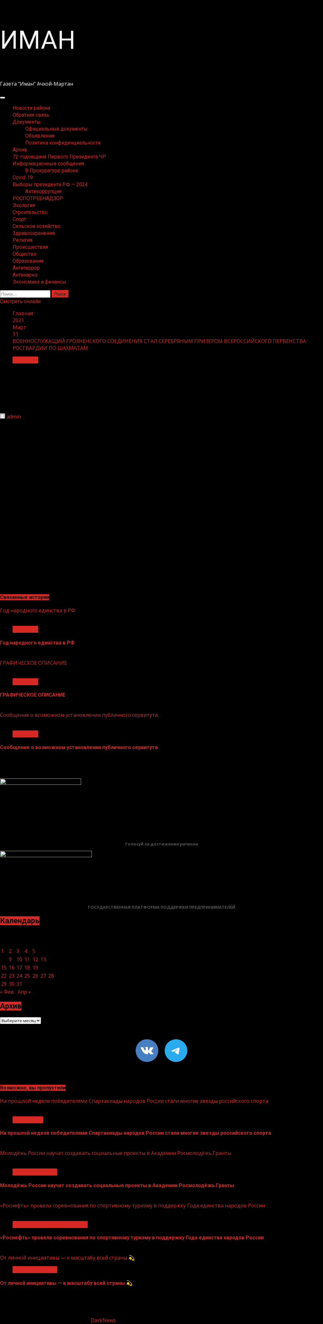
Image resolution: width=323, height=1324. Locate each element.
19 (35, 967)
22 (4, 975)
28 (51, 975)
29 (4, 983)
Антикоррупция (43, 191)
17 (19, 967)
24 (19, 975)
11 (27, 959)
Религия (22, 240)
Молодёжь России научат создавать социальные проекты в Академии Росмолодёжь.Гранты (115, 1153)
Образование (28, 261)
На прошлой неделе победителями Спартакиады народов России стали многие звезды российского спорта (134, 1100)
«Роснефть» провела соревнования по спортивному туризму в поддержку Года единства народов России (132, 1205)
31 (19, 983)
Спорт (19, 219)
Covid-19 (23, 177)
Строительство (30, 212)
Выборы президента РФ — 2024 (50, 184)
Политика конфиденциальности (63, 143)
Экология (24, 205)
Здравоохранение (34, 233)
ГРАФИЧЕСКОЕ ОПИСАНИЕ (33, 662)
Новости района (31, 108)
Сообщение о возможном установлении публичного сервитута (79, 714)
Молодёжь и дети (35, 1171)
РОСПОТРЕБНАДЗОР (38, 198)
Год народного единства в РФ (37, 610)
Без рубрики (28, 1119)
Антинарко (25, 275)
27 (43, 975)
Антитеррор (26, 268)
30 (12, 983)
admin (13, 416)
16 (12, 967)
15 (4, 967)
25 (27, 975)
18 (27, 967)
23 (12, 975)
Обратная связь (31, 115)
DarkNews (103, 1320)
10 (19, 959)
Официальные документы (56, 129)
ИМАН (37, 40)
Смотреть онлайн (20, 301)
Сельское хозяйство (37, 226)
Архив (20, 150)
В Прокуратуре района (51, 171)
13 (43, 959)
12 (35, 959)
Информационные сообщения (48, 164)
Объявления (39, 136)
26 (35, 975)
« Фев (7, 991)
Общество (25, 254)
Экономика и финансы (39, 282)
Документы (27, 122)
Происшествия (30, 247)
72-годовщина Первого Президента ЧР (59, 157)
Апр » (24, 991)
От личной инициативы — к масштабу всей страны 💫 (67, 1257)
